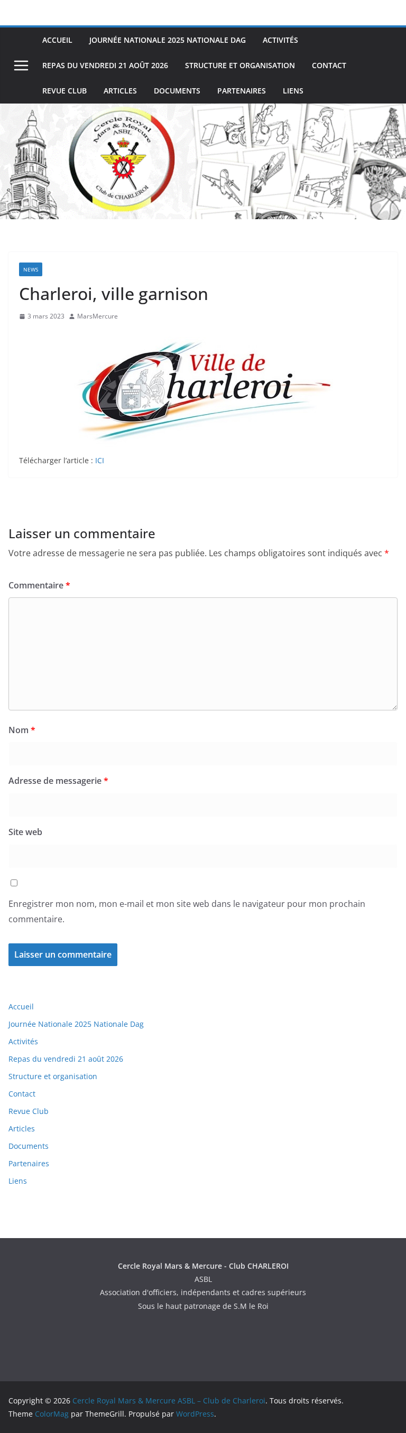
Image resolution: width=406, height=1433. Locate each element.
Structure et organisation (240, 65)
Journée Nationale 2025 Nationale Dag (167, 40)
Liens (293, 91)
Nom (21, 730)
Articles (120, 91)
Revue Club (64, 91)
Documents (177, 91)
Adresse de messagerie (58, 780)
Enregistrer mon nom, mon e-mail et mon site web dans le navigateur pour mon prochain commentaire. (186, 911)
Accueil (57, 40)
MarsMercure (97, 316)
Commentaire (39, 585)
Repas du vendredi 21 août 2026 (105, 65)
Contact (329, 65)
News (30, 269)
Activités (280, 40)
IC (98, 460)
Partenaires (241, 91)
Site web (25, 832)
